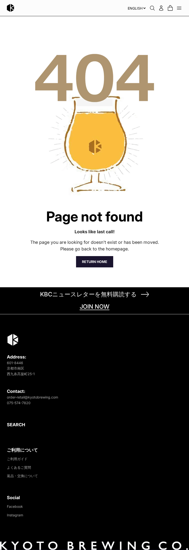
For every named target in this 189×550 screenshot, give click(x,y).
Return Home (94, 262)
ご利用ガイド (17, 459)
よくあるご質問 (19, 467)
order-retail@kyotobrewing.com (32, 397)
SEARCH (16, 424)
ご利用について (22, 450)
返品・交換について (22, 476)
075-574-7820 (19, 403)
